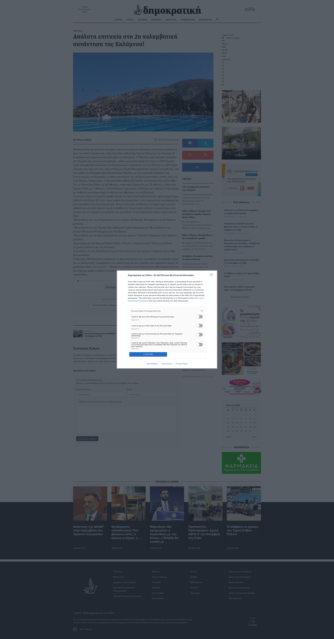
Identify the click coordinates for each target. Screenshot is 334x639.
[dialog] (167, 319)
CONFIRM (148, 354)
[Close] (212, 275)
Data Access (167, 364)
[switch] (199, 316)
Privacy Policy (181, 364)
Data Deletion (152, 364)
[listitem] (167, 311)
